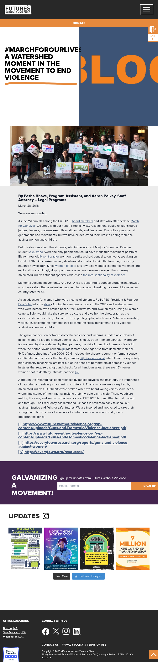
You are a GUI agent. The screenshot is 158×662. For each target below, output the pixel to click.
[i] (122, 339)
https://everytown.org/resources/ (54, 452)
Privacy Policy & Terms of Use (84, 645)
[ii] (64, 349)
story (47, 304)
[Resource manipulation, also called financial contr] (97, 549)
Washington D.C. (13, 636)
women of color (65, 265)
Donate (79, 23)
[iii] (82, 358)
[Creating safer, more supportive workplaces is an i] (133, 549)
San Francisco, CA (14, 632)
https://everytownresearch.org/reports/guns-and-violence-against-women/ (73, 444)
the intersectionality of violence (104, 275)
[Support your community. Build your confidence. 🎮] (61, 549)
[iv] (77, 372)
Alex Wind (36, 252)
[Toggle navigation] (146, 9)
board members (82, 221)
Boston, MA (10, 628)
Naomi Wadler (49, 256)
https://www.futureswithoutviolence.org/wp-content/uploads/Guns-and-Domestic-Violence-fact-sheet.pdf (72, 426)
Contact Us (50, 645)
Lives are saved (94, 358)
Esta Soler (25, 304)
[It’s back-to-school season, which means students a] (25, 549)
